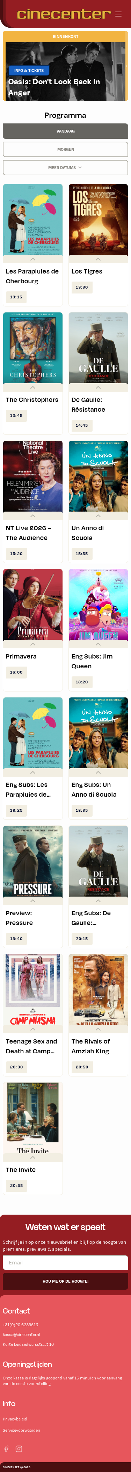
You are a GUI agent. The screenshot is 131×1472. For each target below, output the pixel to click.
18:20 (82, 681)
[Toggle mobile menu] (118, 14)
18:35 (82, 810)
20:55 (16, 1185)
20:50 (82, 1066)
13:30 (82, 287)
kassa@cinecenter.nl (21, 1334)
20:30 (16, 1066)
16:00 (16, 672)
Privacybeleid (15, 1419)
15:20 (16, 553)
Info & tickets (29, 70)
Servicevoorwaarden (21, 1430)
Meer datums (62, 167)
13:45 (16, 415)
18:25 (16, 810)
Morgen (65, 149)
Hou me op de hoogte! (65, 1281)
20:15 (82, 938)
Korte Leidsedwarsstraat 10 (28, 1344)
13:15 (16, 296)
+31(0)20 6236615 (20, 1324)
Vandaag (66, 131)
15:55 (82, 553)
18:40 (16, 938)
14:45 (82, 425)
